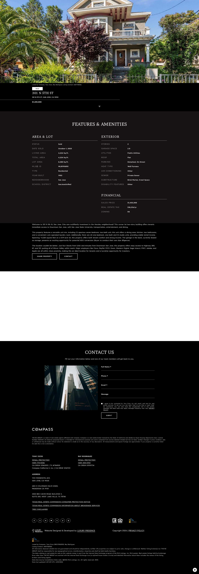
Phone (103, 376)
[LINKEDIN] (46, 521)
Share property (44, 256)
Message (104, 394)
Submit (109, 415)
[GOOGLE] (68, 521)
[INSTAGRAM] (40, 521)
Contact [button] (68, 256)
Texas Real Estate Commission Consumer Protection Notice (61, 502)
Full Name (105, 367)
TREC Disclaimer (40, 509)
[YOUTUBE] (51, 521)
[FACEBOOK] (34, 521)
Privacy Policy (136, 531)
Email (103, 385)
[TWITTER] (57, 521)
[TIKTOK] (63, 521)
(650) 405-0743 (84, 463)
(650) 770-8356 (38, 463)
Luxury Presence (86, 531)
